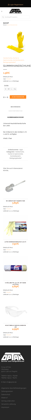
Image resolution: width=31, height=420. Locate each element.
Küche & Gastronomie (15, 154)
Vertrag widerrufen (8, 401)
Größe (6, 85)
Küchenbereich (18, 60)
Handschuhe (7, 58)
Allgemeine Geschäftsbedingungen (13, 388)
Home (4, 25)
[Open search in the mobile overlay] (15, 17)
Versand (8, 79)
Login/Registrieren (16, 4)
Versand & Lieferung (8, 404)
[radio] (5, 89)
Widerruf (4, 398)
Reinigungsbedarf (9, 62)
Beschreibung (15, 106)
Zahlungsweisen (7, 391)
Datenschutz (5, 394)
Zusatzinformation (15, 111)
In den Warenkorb (18, 97)
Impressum (5, 407)
